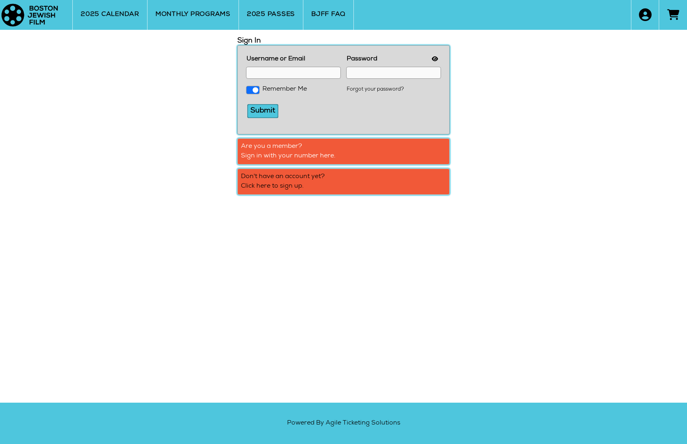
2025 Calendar (110, 15)
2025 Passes (271, 15)
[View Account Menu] (645, 15)
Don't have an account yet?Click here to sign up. (283, 182)
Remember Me (284, 89)
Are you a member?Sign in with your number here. (288, 151)
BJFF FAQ (328, 15)
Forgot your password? (375, 89)
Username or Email (275, 59)
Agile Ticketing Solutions (363, 423)
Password (362, 59)
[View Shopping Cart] (673, 15)
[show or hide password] (434, 59)
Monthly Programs (193, 15)
